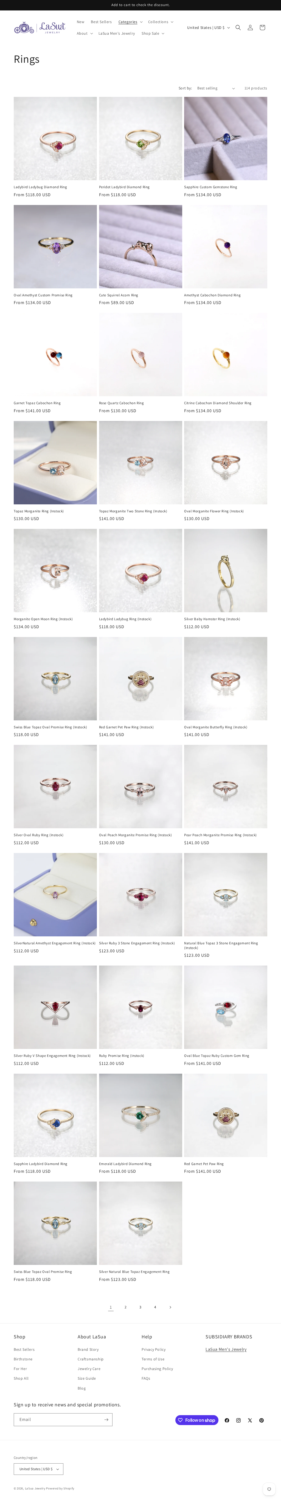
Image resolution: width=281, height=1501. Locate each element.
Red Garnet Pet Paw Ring (204, 1164)
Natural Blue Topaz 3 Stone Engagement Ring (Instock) (221, 945)
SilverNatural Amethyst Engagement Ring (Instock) (55, 943)
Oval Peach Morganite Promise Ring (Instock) (135, 835)
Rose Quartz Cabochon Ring (121, 403)
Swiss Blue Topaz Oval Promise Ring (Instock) (50, 727)
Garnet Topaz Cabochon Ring (37, 403)
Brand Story (88, 1349)
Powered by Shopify (60, 1488)
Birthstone (23, 1359)
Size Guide (87, 1378)
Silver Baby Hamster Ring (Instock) (212, 619)
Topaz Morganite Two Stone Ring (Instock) (133, 511)
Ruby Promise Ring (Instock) (121, 1056)
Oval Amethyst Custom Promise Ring (43, 295)
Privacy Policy (153, 1349)
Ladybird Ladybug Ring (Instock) (125, 619)
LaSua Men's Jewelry (226, 1349)
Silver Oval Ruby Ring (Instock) (39, 835)
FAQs (146, 1378)
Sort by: (185, 88)
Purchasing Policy (157, 1368)
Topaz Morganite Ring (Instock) (39, 511)
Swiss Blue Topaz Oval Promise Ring (43, 1272)
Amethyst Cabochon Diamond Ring (212, 295)
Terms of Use (153, 1359)
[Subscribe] (106, 1419)
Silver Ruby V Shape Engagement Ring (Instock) (52, 1056)
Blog (82, 1388)
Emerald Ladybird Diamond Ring (125, 1164)
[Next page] (170, 1307)
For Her (20, 1368)
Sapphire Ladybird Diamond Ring (41, 1164)
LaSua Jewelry (35, 1488)
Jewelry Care (89, 1368)
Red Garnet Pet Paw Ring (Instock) (126, 727)
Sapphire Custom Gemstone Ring (210, 187)
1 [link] (111, 1307)
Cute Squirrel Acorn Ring (118, 295)
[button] (130, 22)
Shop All (21, 1378)
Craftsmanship (91, 1359)
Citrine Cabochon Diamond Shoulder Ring (218, 403)
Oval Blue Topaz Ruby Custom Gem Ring (216, 1056)
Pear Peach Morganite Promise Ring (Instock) (220, 835)
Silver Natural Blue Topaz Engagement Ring (134, 1272)
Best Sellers (24, 1349)
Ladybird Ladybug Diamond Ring (40, 187)
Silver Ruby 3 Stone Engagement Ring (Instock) (137, 943)
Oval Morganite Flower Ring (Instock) (214, 511)
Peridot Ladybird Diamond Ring (124, 187)
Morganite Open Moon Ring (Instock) (43, 619)
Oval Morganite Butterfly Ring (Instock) (215, 727)
